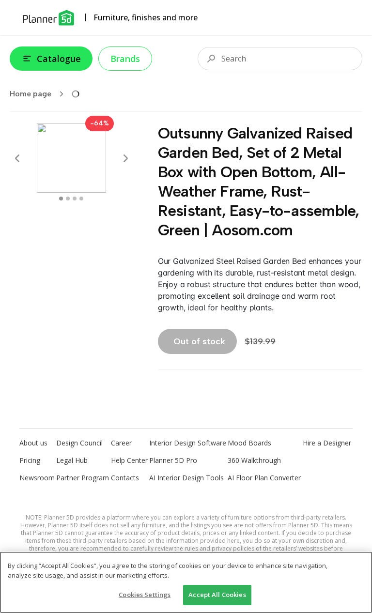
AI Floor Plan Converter (264, 477)
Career (121, 442)
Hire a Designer (327, 442)
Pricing (29, 460)
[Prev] (17, 158)
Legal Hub (72, 460)
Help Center (129, 460)
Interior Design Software (187, 442)
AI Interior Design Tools (186, 477)
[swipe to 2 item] (75, 198)
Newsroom (37, 477)
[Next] (125, 158)
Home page (30, 93)
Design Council (79, 442)
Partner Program (82, 477)
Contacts (125, 477)
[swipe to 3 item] (81, 198)
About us (33, 442)
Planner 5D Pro (173, 460)
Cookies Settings (144, 594)
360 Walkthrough (254, 460)
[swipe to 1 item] (68, 198)
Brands (125, 58)
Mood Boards (249, 442)
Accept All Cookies (217, 594)
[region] (186, 582)
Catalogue (59, 58)
